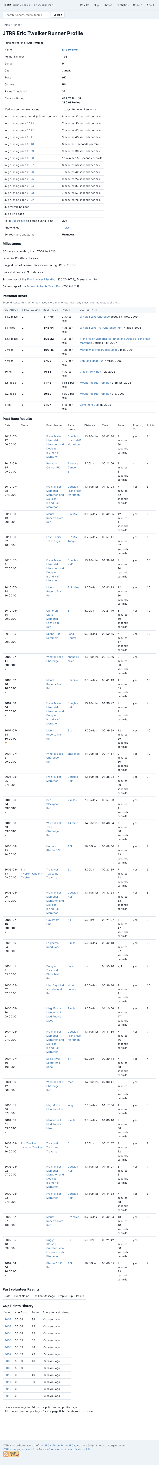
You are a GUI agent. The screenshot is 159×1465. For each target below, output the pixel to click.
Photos (108, 5)
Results (84, 5)
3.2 (70, 730)
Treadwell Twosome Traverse (52, 873)
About (150, 5)
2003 (30, 192)
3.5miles (73, 680)
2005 (30, 178)
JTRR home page (13, 1449)
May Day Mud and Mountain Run (55, 989)
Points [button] (151, 425)
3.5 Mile (73, 514)
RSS (88, 1449)
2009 (30, 151)
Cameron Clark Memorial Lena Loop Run (53, 618)
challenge (74, 753)
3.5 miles (73, 587)
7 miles (72, 800)
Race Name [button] (71, 427)
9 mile (71, 1008)
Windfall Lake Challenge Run (54, 757)
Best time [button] (49, 309)
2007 (30, 165)
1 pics (66, 227)
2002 (30, 199)
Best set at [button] (87, 309)
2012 (30, 130)
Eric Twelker (70, 49)
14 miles (73, 823)
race (70, 966)
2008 (30, 158)
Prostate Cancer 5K (73, 467)
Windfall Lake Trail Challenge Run (100, 327)
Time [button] (105, 425)
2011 (30, 137)
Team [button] (24, 425)
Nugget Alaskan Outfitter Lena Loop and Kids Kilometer (55, 1248)
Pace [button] (65, 309)
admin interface (34, 1449)
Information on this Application (65, 1449)
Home (6, 24)
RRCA (47, 1445)
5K (69, 610)
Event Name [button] (54, 425)
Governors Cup (89, 404)
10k (70, 846)
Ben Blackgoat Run (92, 360)
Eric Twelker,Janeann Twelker (31, 873)
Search (137, 5)
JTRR (28, 5)
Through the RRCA (64, 1445)
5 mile (71, 942)
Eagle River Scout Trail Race (53, 1062)
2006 (30, 172)
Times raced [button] (30, 309)
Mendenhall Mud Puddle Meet (98, 349)
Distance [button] (10, 309)
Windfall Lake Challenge (95, 316)
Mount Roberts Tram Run (44, 286)
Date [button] (7, 425)
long (70, 1105)
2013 (30, 123)
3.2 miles (73, 1216)
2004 (30, 185)
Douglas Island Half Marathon (74, 440)
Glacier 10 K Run (90, 371)
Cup (96, 5)
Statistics (123, 5)
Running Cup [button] (138, 427)
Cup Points (18, 220)
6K (69, 1058)
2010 (30, 144)
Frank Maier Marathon (42, 279)
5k (69, 869)
